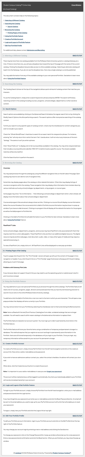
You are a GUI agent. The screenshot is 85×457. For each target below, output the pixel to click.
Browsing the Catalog (12, 30)
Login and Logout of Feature (17, 42)
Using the (14, 220)
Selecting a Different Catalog (15, 20)
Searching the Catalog (12, 23)
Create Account (14, 39)
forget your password (54, 371)
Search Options (13, 26)
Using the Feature (14, 36)
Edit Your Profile (13, 45)
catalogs (18, 453)
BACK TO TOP (77, 55)
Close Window (76, 5)
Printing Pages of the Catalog (17, 33)
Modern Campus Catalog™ (62, 453)
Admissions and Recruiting (36, 50)
